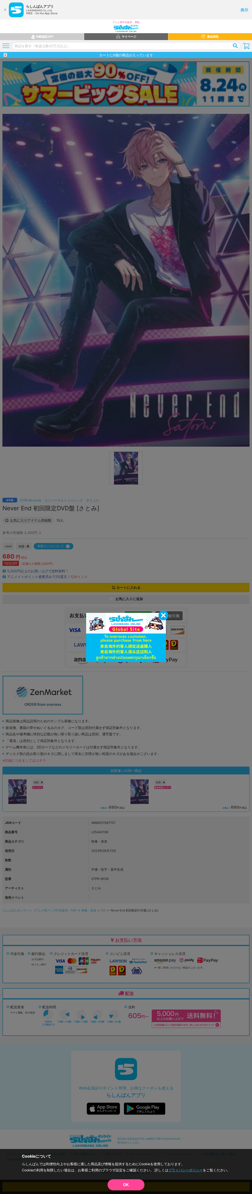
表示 (244, 9)
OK (126, 1185)
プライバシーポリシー (185, 1170)
